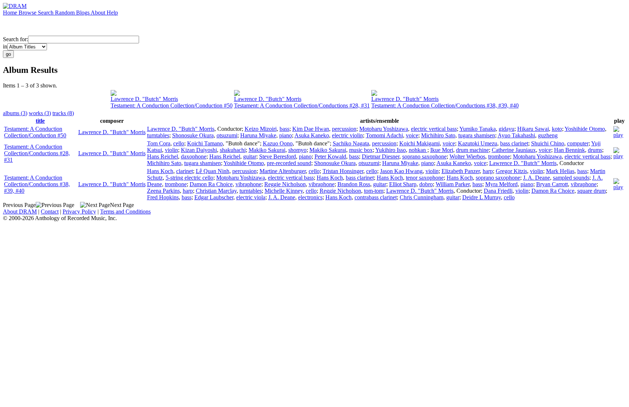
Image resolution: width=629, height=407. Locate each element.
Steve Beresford (277, 156)
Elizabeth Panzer (461, 171)
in (5, 46)
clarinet (184, 171)
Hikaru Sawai (533, 129)
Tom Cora (158, 143)
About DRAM (20, 211)
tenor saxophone (425, 178)
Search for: (15, 39)
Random (65, 12)
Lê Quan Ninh (212, 171)
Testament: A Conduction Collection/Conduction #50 (172, 105)
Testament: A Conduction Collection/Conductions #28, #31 (302, 105)
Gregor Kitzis (511, 171)
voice (412, 135)
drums (595, 150)
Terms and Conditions (125, 211)
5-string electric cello (189, 178)
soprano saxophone (424, 156)
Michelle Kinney (284, 191)
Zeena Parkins (163, 191)
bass (284, 129)
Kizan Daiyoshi (199, 150)
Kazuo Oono (278, 143)
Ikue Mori (441, 150)
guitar (249, 156)
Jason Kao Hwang (401, 171)
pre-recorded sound (289, 163)
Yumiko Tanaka (477, 129)
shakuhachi (233, 150)
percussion (344, 129)
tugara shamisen (476, 135)
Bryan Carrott (552, 184)
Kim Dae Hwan (310, 129)
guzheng (548, 135)
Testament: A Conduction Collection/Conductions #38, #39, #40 (445, 105)
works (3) (40, 113)
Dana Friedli (498, 191)
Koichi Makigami (419, 143)
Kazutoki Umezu (477, 143)
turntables (158, 135)
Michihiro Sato (438, 135)
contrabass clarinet (376, 197)
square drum (591, 191)
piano (285, 135)
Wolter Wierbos (467, 156)
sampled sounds (571, 178)
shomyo (297, 150)
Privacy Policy (79, 211)
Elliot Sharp (402, 184)
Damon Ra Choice (211, 184)
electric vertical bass (434, 129)
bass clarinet (514, 143)
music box (361, 150)
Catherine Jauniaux (514, 150)
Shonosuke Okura (193, 135)
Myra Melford (501, 184)
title (40, 121)
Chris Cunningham (421, 197)
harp (488, 171)
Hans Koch (160, 171)
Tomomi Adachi (384, 135)
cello (178, 143)
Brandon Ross (353, 184)
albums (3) (15, 113)
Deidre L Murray (481, 197)
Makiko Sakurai (267, 150)
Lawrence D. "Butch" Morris (144, 99)
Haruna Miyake (258, 135)
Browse (28, 12)
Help (112, 12)
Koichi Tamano (205, 143)
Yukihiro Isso (390, 150)
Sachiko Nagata (351, 143)
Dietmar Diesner (380, 156)
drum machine (472, 150)
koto (557, 129)
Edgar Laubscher (213, 197)
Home (11, 12)
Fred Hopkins (163, 197)
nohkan (418, 150)
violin (171, 150)
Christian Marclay (216, 191)
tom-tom (373, 191)
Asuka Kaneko (311, 135)
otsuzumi (227, 135)
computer (578, 143)
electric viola (250, 197)
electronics (310, 197)
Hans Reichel (162, 156)
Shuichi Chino (547, 143)
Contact (50, 211)
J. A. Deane (536, 178)
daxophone (193, 156)
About (99, 12)
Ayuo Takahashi (516, 135)
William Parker (453, 184)
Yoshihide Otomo (585, 129)
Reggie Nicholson (285, 184)
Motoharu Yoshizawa (383, 129)
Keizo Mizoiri (261, 129)
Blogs (83, 12)
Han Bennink (569, 150)
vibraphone (248, 184)
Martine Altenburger (283, 171)
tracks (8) (63, 113)
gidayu (506, 129)
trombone (499, 156)
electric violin (347, 135)
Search (46, 12)
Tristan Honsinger (343, 171)
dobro (426, 184)
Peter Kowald (330, 156)
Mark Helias (560, 171)
